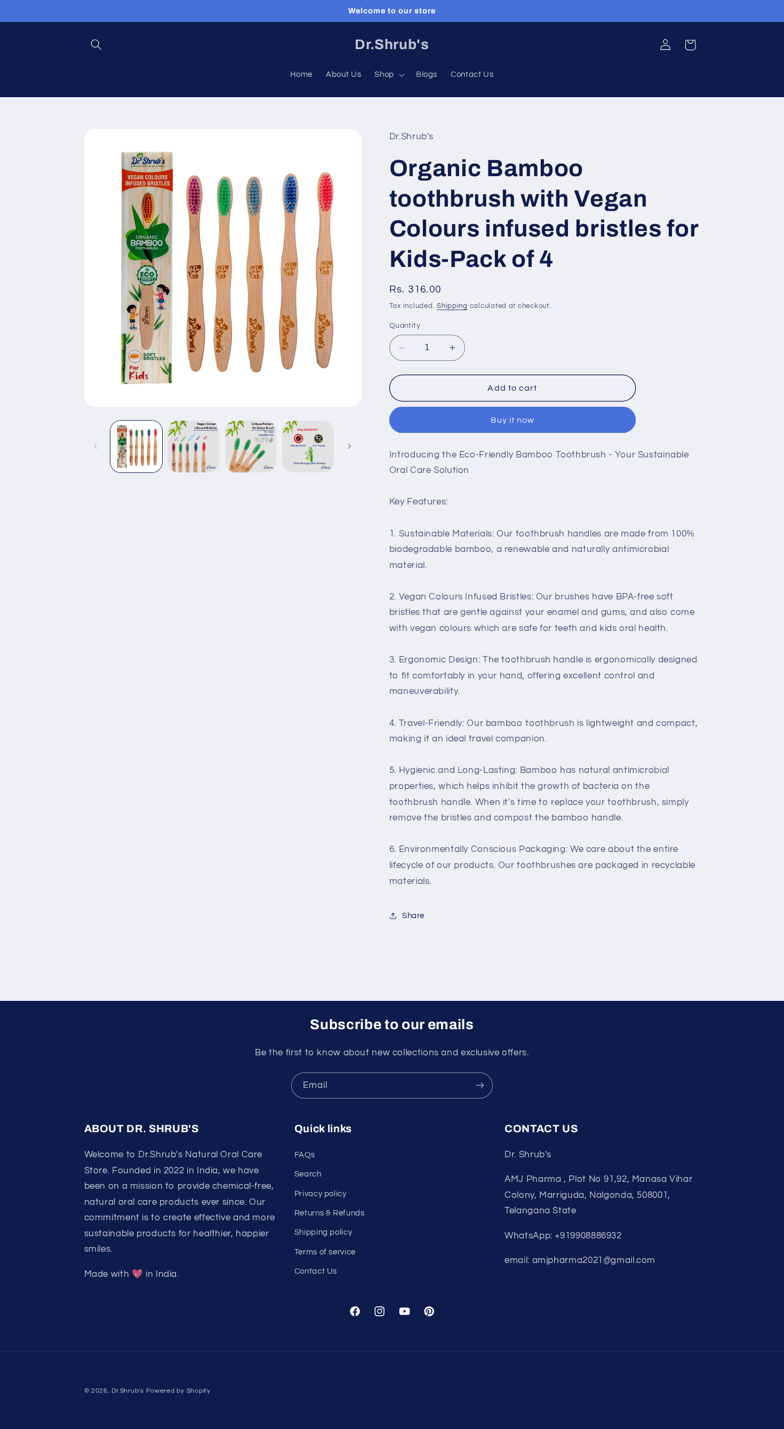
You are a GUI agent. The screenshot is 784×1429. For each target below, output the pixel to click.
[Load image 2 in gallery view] (193, 446)
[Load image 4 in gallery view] (308, 446)
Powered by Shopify (178, 1391)
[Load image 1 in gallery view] (136, 446)
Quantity (404, 326)
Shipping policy (323, 1232)
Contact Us (315, 1271)
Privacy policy (320, 1193)
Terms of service (325, 1252)
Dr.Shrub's (127, 1391)
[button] (96, 45)
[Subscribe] (480, 1085)
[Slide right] (349, 447)
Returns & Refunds (329, 1213)
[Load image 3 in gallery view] (251, 446)
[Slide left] (96, 447)
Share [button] (413, 916)
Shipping (452, 306)
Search (308, 1174)
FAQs (304, 1154)
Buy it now (513, 420)
